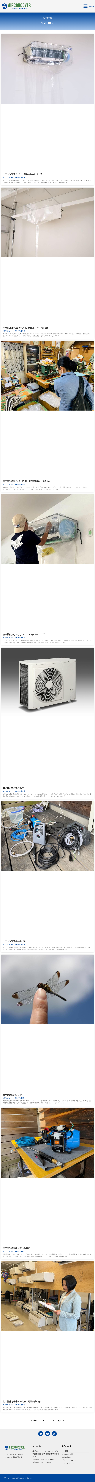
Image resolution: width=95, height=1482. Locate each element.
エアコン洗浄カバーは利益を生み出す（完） (24, 174)
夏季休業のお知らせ (12, 1094)
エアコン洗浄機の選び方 (14, 941)
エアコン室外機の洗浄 (13, 788)
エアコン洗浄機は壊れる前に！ (17, 1248)
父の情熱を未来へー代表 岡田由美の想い (23, 1401)
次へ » (61, 1420)
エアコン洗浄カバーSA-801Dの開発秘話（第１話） (27, 481)
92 (54, 1420)
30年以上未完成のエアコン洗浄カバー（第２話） (26, 327)
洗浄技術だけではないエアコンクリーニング (24, 634)
